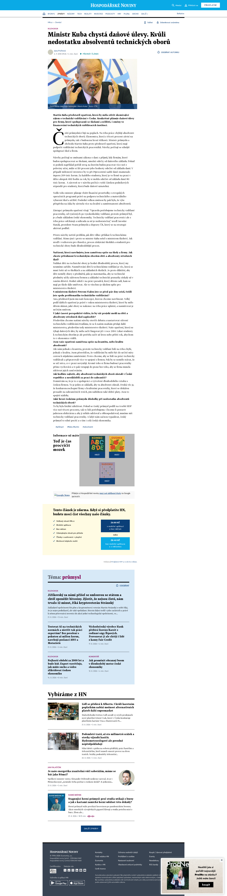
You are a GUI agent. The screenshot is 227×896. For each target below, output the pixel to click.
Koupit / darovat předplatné (160, 852)
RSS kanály (153, 865)
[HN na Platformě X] (65, 870)
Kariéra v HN (100, 865)
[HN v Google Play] (59, 882)
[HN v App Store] (77, 882)
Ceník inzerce (100, 869)
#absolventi (88, 427)
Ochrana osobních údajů (128, 852)
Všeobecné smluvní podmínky (130, 865)
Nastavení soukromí (126, 861)
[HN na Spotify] (80, 870)
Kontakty (98, 852)
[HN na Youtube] (84, 870)
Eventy (152, 856)
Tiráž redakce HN (102, 856)
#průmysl (60, 427)
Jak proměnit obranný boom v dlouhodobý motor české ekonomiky (106, 663)
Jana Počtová (60, 51)
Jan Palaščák (54, 767)
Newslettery (154, 861)
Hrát (97, 455)
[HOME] (44, 14)
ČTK (95, 106)
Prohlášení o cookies (126, 856)
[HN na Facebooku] (69, 870)
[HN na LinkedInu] (77, 870)
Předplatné (210, 5)
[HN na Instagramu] (73, 870)
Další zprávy (91, 828)
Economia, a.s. (66, 856)
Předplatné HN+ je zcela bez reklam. (124, 562)
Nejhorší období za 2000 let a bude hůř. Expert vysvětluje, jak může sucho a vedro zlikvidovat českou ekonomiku (66, 667)
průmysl (71, 577)
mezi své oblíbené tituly (110, 493)
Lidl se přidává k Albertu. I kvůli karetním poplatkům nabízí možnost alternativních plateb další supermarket (108, 707)
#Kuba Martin (73, 427)
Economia (99, 861)
